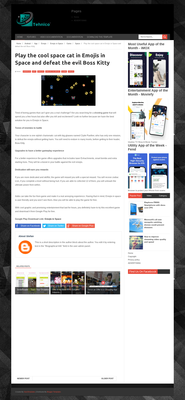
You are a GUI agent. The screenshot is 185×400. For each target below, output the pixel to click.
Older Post (107, 378)
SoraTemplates (29, 392)
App (34, 71)
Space (71, 71)
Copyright (132, 256)
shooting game (101, 113)
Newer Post (23, 378)
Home (76, 17)
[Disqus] (68, 341)
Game (64, 71)
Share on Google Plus (82, 226)
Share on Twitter (56, 226)
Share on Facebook (30, 226)
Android (26, 71)
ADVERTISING (80, 20)
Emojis (41, 71)
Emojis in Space (53, 71)
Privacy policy (134, 260)
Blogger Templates (54, 392)
